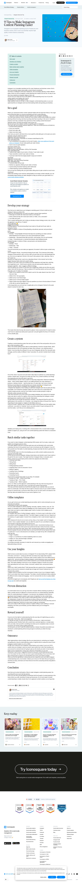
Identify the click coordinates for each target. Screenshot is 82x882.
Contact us (69, 836)
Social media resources (58, 828)
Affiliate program (70, 834)
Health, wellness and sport (30, 856)
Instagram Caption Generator (57, 844)
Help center (69, 838)
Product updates (70, 830)
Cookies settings (43, 877)
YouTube (41, 842)
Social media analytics (31, 828)
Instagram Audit (56, 839)
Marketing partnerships (72, 832)
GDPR (77, 879)
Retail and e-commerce (31, 858)
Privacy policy (69, 879)
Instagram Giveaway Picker (57, 847)
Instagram (42, 828)
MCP (41, 844)
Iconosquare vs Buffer (44, 859)
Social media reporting (31, 830)
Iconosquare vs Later (44, 854)
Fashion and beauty (30, 853)
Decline (61, 877)
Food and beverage (30, 851)
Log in (54, 2)
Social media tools (57, 837)
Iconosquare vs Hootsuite (45, 852)
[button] (16, 3)
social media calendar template (16, 177)
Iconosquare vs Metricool (45, 864)
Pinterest (41, 840)
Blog (54, 832)
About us (69, 828)
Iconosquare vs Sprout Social (44, 857)
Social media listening (30, 839)
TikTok (41, 830)
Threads (41, 838)
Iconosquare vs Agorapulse (43, 862)
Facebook (42, 832)
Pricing (47, 2)
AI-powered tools (29, 841)
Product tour (41, 2)
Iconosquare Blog (7, 14)
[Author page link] (11, 40)
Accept (52, 877)
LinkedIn (41, 834)
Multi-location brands (30, 849)
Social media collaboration (31, 834)
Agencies (28, 846)
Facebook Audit (56, 841)
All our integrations (44, 846)
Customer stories (56, 830)
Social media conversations (29, 837)
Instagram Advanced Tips (19, 14)
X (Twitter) (42, 836)
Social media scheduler (31, 832)
